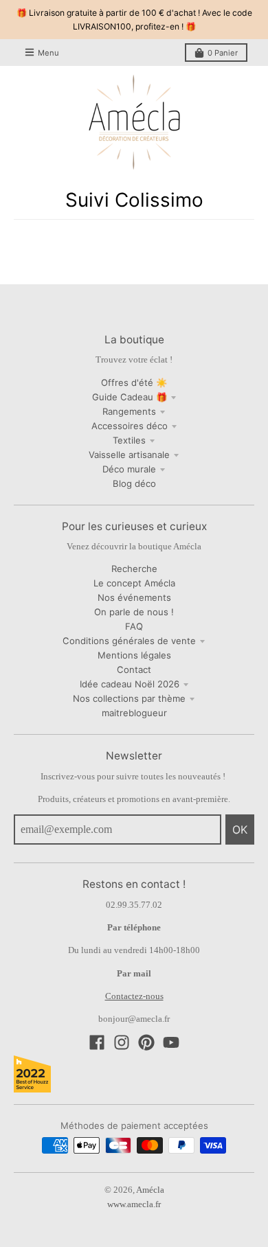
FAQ (134, 626)
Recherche (134, 568)
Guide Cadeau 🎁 (129, 396)
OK (239, 829)
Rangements (129, 411)
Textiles (129, 440)
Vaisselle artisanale (129, 454)
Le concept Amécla (134, 582)
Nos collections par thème (129, 698)
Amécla (150, 1190)
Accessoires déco (129, 425)
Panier (223, 53)
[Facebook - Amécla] (97, 1042)
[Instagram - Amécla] (121, 1042)
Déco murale (129, 469)
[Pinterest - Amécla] (146, 1042)
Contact (134, 669)
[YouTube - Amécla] (171, 1042)
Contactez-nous (134, 996)
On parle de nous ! (134, 611)
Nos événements (134, 597)
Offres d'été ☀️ (134, 382)
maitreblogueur (134, 712)
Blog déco (134, 483)
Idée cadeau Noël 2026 (129, 683)
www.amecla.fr (134, 1204)
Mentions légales (134, 655)
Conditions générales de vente (129, 640)
